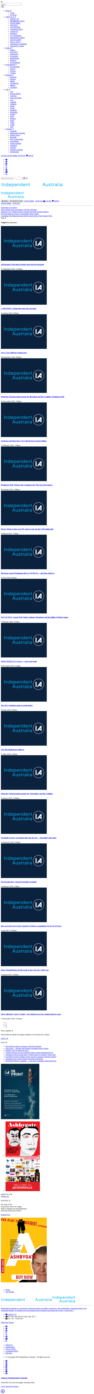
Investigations (15, 63)
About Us (9, 1345)
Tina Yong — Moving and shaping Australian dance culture (27, 1048)
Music (12, 106)
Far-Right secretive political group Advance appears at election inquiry (31, 1057)
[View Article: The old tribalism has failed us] (24, 745)
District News (15, 135)
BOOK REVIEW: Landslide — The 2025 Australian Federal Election (31, 1061)
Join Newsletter (15, 40)
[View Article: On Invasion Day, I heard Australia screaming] (24, 877)
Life (7, 89)
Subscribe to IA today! (9, 208)
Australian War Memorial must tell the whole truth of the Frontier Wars (26, 216)
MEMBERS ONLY (17, 21)
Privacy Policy (15, 42)
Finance (13, 79)
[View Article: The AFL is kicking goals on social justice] (24, 701)
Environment (10, 65)
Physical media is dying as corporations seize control (20, 214)
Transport (13, 87)
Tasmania (13, 146)
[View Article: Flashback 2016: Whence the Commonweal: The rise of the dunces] (24, 480)
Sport (12, 116)
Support (14, 1378)
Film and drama (15, 98)
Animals (13, 102)
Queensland (14, 141)
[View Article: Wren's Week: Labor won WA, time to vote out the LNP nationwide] (24, 525)
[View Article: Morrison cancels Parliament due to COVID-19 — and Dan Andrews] (24, 569)
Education (13, 112)
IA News (13, 15)
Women (13, 119)
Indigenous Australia (17, 133)
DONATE (14, 25)
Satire (12, 121)
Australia (9, 129)
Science (13, 71)
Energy (12, 69)
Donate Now (5, 1215)
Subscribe (4, 1322)
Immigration (14, 152)
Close (3, 1386)
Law (11, 100)
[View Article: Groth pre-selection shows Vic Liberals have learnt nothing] (24, 436)
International (14, 58)
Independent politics (17, 38)
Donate (11, 1322)
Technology (14, 83)
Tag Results (10, 1292)
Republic (13, 137)
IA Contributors (15, 36)
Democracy (14, 54)
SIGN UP (4, 1039)
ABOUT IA (10, 17)
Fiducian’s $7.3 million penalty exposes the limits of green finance (25, 212)
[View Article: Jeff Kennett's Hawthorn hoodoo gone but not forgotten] (24, 260)
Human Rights (15, 94)
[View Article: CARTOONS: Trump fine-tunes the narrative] (24, 304)
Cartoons (13, 96)
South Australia (15, 143)
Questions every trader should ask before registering (24, 1059)
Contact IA (14, 31)
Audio (12, 125)
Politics (8, 48)
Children (13, 104)
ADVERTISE (15, 27)
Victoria (13, 148)
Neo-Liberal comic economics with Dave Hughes (19, 210)
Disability (13, 110)
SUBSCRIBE (15, 23)
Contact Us (11, 1314)
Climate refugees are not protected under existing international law (29, 1053)
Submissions (10, 1347)
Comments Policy (16, 29)
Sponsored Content (17, 46)
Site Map (9, 1353)
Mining (12, 85)
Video (12, 123)
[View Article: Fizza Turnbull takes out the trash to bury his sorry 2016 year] (24, 966)
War (11, 127)
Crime (12, 108)
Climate (13, 73)
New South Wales (16, 139)
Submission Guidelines (18, 44)
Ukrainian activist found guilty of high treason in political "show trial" (31, 1055)
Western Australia (16, 150)
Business (9, 75)
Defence (13, 60)
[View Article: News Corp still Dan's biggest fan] (24, 348)
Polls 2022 (14, 52)
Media (12, 81)
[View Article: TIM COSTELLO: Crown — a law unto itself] (24, 657)
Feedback (13, 33)
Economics (14, 56)
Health (12, 114)
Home (8, 11)
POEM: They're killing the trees (17, 1050)
